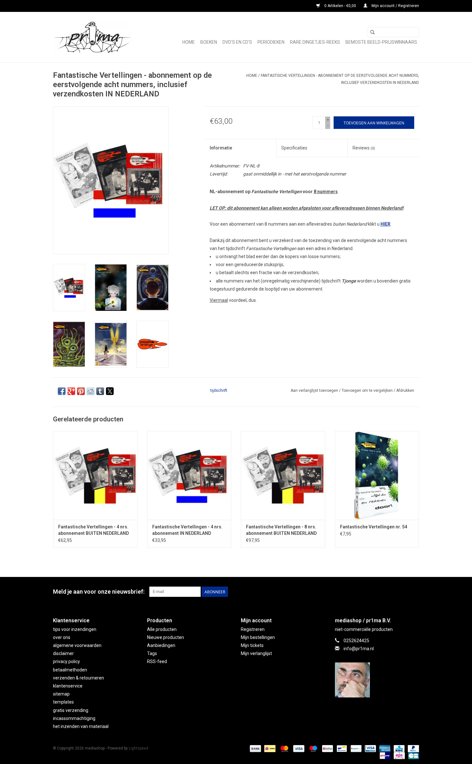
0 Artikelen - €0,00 (340, 6)
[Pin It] (81, 391)
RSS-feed (157, 661)
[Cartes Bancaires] (412, 755)
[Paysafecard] (355, 748)
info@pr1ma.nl (359, 648)
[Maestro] (312, 748)
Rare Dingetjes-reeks (315, 42)
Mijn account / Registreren (395, 6)
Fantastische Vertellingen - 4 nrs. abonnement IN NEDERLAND (187, 530)
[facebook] (377, 679)
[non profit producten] (92, 37)
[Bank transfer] (255, 748)
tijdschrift (218, 390)
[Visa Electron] (370, 748)
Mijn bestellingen (258, 637)
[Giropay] (384, 755)
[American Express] (384, 748)
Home (188, 42)
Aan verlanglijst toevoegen (315, 390)
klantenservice (68, 685)
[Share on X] (110, 391)
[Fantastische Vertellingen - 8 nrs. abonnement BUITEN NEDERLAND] (283, 475)
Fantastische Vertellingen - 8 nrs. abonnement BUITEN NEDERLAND (281, 530)
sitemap (61, 694)
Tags (152, 653)
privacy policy (66, 661)
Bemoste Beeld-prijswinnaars (381, 42)
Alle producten (162, 629)
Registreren (253, 629)
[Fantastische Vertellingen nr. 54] (377, 475)
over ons (61, 637)
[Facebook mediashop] (414, 592)
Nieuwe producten (165, 637)
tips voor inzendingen (74, 629)
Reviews (364, 147)
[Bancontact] (341, 748)
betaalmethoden (70, 669)
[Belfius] (327, 748)
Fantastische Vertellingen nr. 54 (373, 526)
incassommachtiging (74, 718)
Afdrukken (405, 390)
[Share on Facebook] (62, 391)
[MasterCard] (283, 748)
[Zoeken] (372, 32)
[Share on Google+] (71, 391)
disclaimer (63, 653)
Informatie (221, 147)
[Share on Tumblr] (100, 391)
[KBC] (398, 748)
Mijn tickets (252, 645)
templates (63, 702)
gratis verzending (70, 710)
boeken (208, 42)
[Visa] (298, 748)
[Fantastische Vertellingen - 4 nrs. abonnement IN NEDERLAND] (189, 475)
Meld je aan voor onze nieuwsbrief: (98, 591)
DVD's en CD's (237, 42)
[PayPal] (412, 748)
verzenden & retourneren (78, 677)
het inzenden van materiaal (81, 726)
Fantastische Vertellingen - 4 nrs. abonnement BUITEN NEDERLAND (93, 530)
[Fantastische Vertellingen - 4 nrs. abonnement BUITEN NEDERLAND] (95, 475)
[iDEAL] (269, 748)
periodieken (271, 42)
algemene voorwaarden (77, 645)
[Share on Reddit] (90, 391)
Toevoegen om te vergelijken (368, 390)
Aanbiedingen (161, 645)
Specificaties (294, 147)
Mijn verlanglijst (256, 653)
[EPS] (398, 755)
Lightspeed (138, 748)
